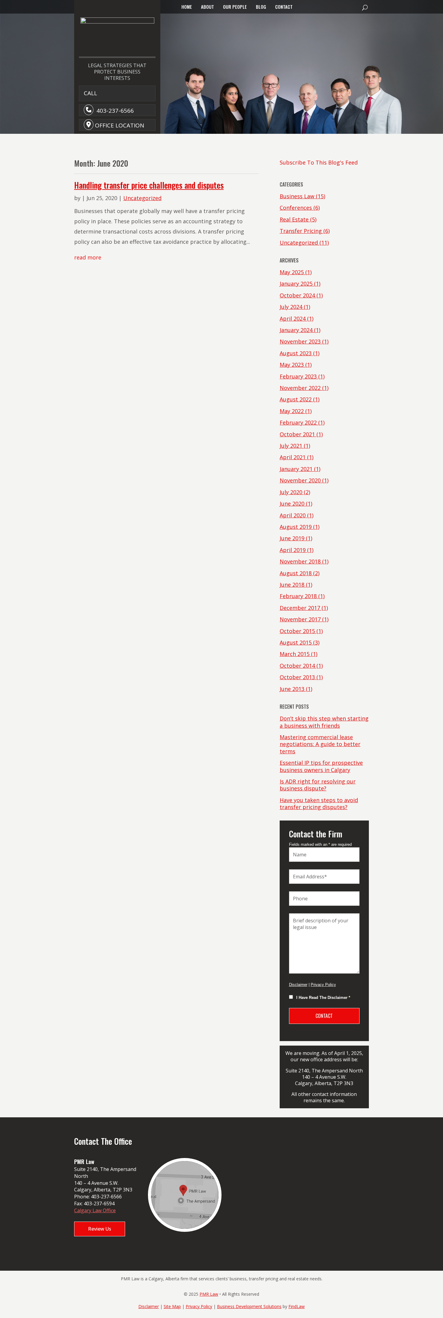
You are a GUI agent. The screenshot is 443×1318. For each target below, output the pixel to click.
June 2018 (292, 584)
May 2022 (292, 411)
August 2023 (296, 353)
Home (186, 6)
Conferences (296, 207)
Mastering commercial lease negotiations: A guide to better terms (320, 744)
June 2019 (292, 538)
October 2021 (297, 434)
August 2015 (296, 642)
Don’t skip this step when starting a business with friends (324, 722)
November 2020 (300, 480)
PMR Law (209, 1294)
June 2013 (292, 688)
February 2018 (298, 596)
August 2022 (296, 399)
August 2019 (296, 526)
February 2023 (298, 376)
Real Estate (294, 219)
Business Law (297, 196)
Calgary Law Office (95, 1210)
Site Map (172, 1306)
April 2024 (293, 318)
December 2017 (300, 607)
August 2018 (296, 573)
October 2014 (297, 665)
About (207, 6)
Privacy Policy (323, 984)
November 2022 (300, 387)
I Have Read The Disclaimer (323, 997)
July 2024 (291, 306)
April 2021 (293, 457)
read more (87, 257)
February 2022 (298, 422)
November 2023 (300, 341)
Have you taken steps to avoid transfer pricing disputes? (319, 803)
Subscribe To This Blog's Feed (319, 162)
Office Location (119, 125)
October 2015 (297, 631)
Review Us (99, 1228)
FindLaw (296, 1306)
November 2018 (300, 561)
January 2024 (296, 330)
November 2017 (300, 619)
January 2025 (296, 283)
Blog (261, 6)
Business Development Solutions (249, 1306)
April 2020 (293, 515)
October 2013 (297, 677)
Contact (284, 6)
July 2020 (291, 492)
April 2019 (293, 550)
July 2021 (291, 445)
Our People (235, 6)
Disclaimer (298, 984)
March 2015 (294, 653)
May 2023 (292, 364)
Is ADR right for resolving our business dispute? (318, 785)
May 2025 (292, 272)
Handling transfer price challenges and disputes (149, 185)
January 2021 (296, 468)
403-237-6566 (115, 111)
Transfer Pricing (301, 230)
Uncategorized (142, 198)
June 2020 (292, 503)
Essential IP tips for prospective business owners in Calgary (321, 766)
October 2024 (297, 295)
